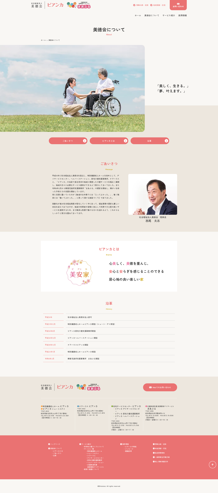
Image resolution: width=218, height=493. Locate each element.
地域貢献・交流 (159, 5)
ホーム (43, 40)
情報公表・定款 (142, 5)
